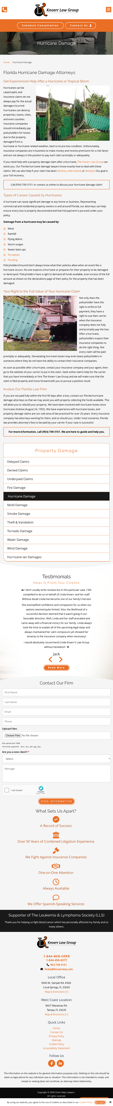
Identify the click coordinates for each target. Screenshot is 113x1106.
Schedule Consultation (40, 25)
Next (50, 660)
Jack (56, 653)
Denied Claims (17, 470)
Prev (60, 660)
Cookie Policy (85, 1102)
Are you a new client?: (15, 752)
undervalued (73, 170)
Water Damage (18, 540)
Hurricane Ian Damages (24, 557)
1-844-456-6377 (56, 960)
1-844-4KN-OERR (56, 956)
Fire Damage (16, 488)
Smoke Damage (18, 514)
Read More (56, 667)
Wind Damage (17, 548)
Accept (100, 1102)
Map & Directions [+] (56, 991)
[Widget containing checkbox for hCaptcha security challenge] (24, 790)
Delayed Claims (18, 461)
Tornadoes (14, 254)
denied (61, 170)
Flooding (13, 260)
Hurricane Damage (21, 496)
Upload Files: (9, 728)
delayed (89, 170)
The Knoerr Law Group (90, 162)
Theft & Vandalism (20, 522)
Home (6, 62)
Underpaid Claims (20, 479)
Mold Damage (17, 505)
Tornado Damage (19, 531)
